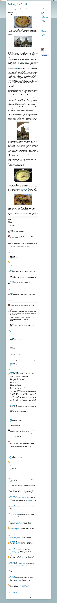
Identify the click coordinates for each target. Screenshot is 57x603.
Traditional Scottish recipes (44, 35)
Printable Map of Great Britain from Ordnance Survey (44, 28)
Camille (11, 251)
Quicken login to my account (13, 556)
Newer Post (9, 591)
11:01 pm (11, 340)
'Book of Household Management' (23, 189)
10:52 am (11, 566)
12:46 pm (11, 361)
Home (23, 591)
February (43, 21)
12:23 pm (11, 421)
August (43, 15)
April (42, 20)
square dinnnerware (12, 405)
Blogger (32, 597)
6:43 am (11, 474)
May (42, 16)
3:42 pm (11, 301)
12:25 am (11, 331)
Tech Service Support (12, 496)
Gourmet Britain (43, 32)
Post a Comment (11, 589)
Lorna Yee (11, 338)
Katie (10, 220)
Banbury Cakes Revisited (45, 19)
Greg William (11, 483)
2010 (42, 13)
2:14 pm (11, 307)
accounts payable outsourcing (14, 353)
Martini (11, 309)
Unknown (11, 456)
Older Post (36, 591)
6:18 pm (11, 258)
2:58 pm (11, 365)
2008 (42, 14)
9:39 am (11, 481)
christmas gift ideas (12, 423)
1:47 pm (11, 326)
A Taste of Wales (43, 34)
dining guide (11, 451)
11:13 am (11, 412)
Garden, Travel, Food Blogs (13, 372)
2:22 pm (11, 437)
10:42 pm (11, 232)
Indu (10, 359)
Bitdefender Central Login (16, 490)
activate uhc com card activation (21, 497)
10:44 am (11, 553)
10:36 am (11, 539)
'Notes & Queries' (24, 62)
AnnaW (11, 293)
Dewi (10, 270)
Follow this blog (44, 55)
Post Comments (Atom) (14, 592)
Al (10, 419)
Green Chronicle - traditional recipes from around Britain (44, 33)
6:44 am (11, 524)
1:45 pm (11, 285)
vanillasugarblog (12, 363)
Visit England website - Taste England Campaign (44, 31)
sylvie (11, 465)
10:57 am (11, 581)
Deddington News (15, 68)
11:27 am (11, 486)
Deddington (16, 29)
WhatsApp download (12, 577)
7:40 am (11, 469)
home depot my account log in (15, 514)
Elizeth (11, 410)
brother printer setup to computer (19, 572)
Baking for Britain (18, 4)
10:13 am (11, 426)
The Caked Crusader (12, 303)
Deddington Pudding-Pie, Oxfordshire (45, 18)
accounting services (12, 355)
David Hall (11, 281)
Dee (10, 299)
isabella (11, 230)
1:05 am (11, 458)
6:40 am (11, 509)
